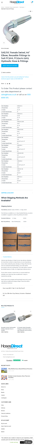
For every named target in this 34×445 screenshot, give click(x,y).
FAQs (2, 405)
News (2, 390)
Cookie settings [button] (14, 442)
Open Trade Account (6, 426)
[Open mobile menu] (2, 2)
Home (2, 7)
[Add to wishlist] (14, 311)
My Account (4, 423)
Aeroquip (22, 7)
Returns (3, 411)
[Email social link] (9, 84)
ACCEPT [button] (22, 442)
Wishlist (3, 429)
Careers (3, 395)
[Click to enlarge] (4, 42)
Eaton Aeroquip (5, 48)
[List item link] (17, 355)
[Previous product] (29, 11)
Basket (2, 432)
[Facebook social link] (5, 84)
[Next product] (32, 11)
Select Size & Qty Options (10, 66)
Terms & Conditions (5, 413)
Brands (2, 392)
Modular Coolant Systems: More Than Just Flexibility (19, 377)
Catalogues (4, 398)
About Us (3, 387)
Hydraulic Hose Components (11, 7)
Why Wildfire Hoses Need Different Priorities (20, 369)
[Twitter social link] (7, 84)
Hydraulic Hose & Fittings (7, 9)
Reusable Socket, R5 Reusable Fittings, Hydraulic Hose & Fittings (8, 328)
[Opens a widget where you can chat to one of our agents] (28, 442)
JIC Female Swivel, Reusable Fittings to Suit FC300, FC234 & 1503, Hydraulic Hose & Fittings (24, 328)
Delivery (3, 408)
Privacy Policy (4, 416)
